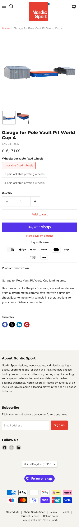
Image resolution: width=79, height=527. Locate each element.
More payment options (39, 235)
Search (65, 512)
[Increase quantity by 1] (35, 201)
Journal (54, 512)
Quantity (7, 193)
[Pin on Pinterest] (27, 324)
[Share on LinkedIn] (19, 324)
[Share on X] (12, 324)
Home (6, 28)
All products (12, 512)
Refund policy (50, 516)
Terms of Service (30, 516)
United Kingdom (38, 464)
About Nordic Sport (34, 512)
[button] (9, 117)
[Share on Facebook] (5, 324)
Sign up (59, 425)
